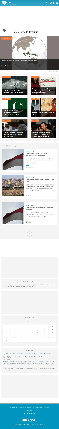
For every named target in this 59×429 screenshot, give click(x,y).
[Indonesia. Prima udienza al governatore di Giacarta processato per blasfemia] (43, 129)
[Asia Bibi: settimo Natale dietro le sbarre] (43, 107)
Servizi (33, 407)
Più (29, 234)
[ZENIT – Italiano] (16, 3)
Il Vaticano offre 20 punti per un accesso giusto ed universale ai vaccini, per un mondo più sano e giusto (26, 353)
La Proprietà (28, 407)
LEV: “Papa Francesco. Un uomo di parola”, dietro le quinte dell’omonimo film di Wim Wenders (24, 361)
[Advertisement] (29, 17)
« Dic (4, 343)
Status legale (39, 407)
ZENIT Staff (4, 66)
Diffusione (21, 407)
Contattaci (29, 410)
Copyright (46, 407)
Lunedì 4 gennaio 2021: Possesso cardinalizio (13, 367)
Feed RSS (30, 350)
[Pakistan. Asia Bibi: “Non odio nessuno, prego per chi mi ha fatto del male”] (14, 129)
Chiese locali (6, 77)
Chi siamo (12, 407)
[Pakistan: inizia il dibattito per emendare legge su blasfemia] (14, 85)
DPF (17, 407)
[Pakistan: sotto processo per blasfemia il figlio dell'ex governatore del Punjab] (14, 107)
